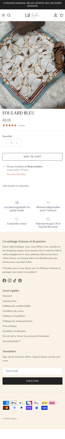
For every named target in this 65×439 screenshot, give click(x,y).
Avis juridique (10, 326)
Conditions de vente (13, 311)
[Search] (10, 15)
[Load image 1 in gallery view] (32, 65)
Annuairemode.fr (11, 341)
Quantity (7, 136)
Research (7, 296)
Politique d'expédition (14, 316)
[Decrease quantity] (5, 142)
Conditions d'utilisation (14, 331)
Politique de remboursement (17, 321)
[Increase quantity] (18, 142)
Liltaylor (13, 418)
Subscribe (32, 381)
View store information (16, 174)
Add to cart (32, 156)
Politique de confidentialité (16, 306)
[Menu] (3, 15)
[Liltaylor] (32, 15)
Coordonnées (9, 301)
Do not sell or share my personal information (26, 336)
